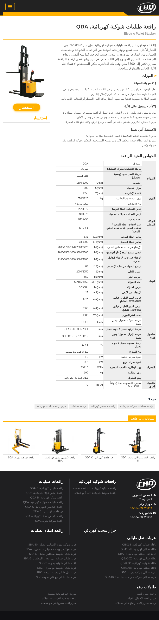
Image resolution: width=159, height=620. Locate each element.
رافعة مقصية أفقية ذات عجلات (59, 598)
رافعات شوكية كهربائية (97, 481)
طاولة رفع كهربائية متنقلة (62, 593)
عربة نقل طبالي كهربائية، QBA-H (137, 553)
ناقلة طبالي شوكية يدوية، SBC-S (58, 563)
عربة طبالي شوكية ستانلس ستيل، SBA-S (53, 553)
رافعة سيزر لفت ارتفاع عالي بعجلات (135, 603)
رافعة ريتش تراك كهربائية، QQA (44, 492)
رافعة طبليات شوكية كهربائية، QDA (43, 502)
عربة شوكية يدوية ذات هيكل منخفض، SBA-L (51, 549)
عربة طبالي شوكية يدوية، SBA (138, 572)
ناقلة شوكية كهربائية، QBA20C (138, 563)
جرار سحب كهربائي (100, 530)
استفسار (27, 107)
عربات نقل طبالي (141, 538)
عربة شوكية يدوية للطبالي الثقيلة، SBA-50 (52, 544)
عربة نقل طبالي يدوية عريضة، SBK (56, 572)
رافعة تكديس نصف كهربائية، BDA (60, 459)
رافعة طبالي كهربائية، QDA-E (46, 488)
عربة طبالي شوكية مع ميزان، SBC (57, 567)
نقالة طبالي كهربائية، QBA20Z (138, 558)
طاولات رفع (146, 587)
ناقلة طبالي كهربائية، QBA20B (138, 567)
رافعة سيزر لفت (146, 593)
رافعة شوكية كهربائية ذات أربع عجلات (95, 492)
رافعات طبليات (51, 481)
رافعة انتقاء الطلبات (47, 530)
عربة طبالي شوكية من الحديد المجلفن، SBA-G (50, 558)
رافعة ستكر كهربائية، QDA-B (46, 497)
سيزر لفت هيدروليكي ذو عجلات (59, 603)
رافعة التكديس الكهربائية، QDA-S (138, 459)
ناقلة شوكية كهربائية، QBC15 (139, 544)
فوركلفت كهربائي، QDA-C (99, 457)
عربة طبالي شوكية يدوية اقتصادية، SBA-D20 (130, 577)
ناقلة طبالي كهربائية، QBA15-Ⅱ (138, 549)
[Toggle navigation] (10, 6)
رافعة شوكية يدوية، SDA (21, 457)
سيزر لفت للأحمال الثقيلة (141, 598)
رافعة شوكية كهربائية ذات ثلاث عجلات (94, 488)
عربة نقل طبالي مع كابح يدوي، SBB (56, 577)
